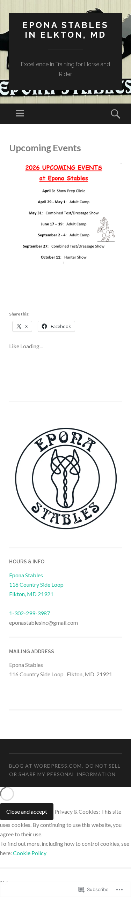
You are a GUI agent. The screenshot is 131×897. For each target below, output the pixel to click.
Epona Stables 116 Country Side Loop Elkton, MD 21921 (36, 584)
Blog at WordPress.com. (46, 766)
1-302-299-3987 (29, 613)
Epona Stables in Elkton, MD (65, 30)
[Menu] (19, 114)
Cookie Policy (29, 853)
